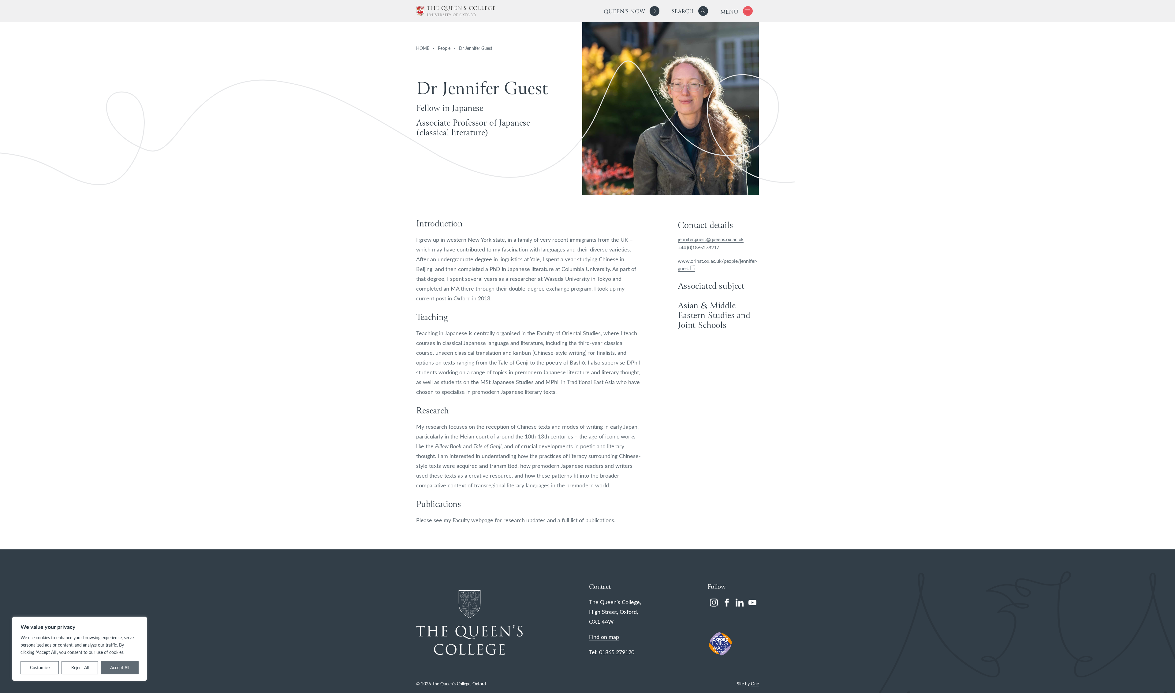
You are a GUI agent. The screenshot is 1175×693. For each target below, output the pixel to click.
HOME (422, 48)
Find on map (604, 636)
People (444, 48)
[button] (703, 11)
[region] (79, 649)
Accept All (119, 667)
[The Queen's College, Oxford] (455, 11)
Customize (40, 667)
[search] (690, 11)
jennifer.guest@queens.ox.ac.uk (711, 239)
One (755, 684)
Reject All (80, 667)
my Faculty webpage (468, 520)
